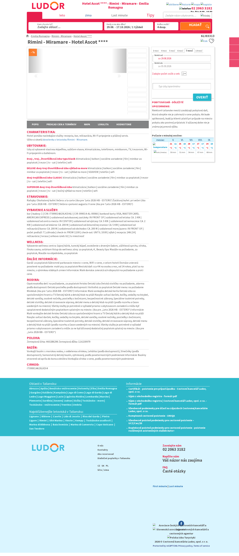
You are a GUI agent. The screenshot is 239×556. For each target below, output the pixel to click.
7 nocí (189, 50)
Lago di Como (75, 392)
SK (103, 465)
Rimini (43, 420)
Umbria (77, 404)
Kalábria (47, 392)
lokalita (103, 124)
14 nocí (198, 50)
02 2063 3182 (201, 8)
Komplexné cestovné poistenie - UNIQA (151, 415)
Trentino (66, 404)
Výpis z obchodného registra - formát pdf (152, 396)
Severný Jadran (63, 400)
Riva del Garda (91, 416)
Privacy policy (185, 545)
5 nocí (172, 50)
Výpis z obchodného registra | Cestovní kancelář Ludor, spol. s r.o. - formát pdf (167, 402)
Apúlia (44, 388)
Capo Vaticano (104, 424)
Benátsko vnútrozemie (63, 388)
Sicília (77, 400)
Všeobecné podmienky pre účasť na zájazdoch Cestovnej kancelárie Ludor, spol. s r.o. (168, 410)
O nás (100, 445)
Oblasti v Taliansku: (43, 384)
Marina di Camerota (82, 424)
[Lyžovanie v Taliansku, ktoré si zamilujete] (234, 56)
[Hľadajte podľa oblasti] (234, 41)
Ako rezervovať (106, 454)
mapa (87, 124)
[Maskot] (234, 63)
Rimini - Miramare (62, 36)
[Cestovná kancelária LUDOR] (47, 454)
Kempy (79, 420)
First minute (160, 486)
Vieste (69, 420)
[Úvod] (27, 36)
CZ (99, 465)
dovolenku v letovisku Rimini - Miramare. (65, 139)
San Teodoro (36, 428)
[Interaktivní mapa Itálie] (195, 4)
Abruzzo (34, 388)
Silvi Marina (56, 420)
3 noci (156, 50)
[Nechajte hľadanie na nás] (206, 4)
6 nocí (180, 50)
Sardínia (47, 400)
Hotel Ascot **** (82, 36)
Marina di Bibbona (39, 424)
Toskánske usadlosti (98, 420)
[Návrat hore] (234, 71)
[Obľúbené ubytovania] (172, 4)
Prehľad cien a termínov (61, 124)
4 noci (164, 50)
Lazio (60, 396)
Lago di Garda (93, 392)
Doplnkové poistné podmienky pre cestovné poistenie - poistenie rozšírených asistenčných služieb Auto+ (166, 429)
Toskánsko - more (93, 400)
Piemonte (35, 400)
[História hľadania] (185, 4)
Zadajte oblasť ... (48, 27)
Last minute (119, 15)
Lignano (34, 416)
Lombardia (92, 396)
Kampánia (60, 392)
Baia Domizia (60, 424)
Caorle (57, 416)
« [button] (36, 71)
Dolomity (83, 388)
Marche (104, 396)
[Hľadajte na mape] (234, 48)
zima (106, 469)
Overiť (200, 97)
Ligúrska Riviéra (74, 396)
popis (35, 124)
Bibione (45, 416)
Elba (93, 388)
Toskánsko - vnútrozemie (44, 404)
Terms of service (201, 545)
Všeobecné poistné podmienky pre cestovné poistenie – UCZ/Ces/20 (161, 422)
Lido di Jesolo (72, 416)
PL (107, 465)
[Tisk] (204, 40)
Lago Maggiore (47, 396)
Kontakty (103, 449)
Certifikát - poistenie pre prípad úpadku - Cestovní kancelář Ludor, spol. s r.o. (167, 390)
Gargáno (35, 392)
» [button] (119, 71)
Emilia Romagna (40, 36)
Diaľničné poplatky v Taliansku (114, 458)
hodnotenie (123, 124)
